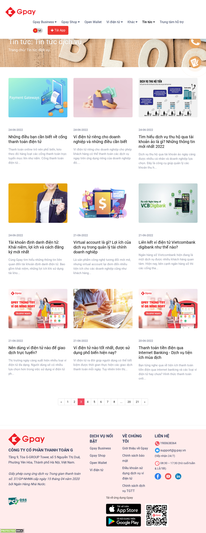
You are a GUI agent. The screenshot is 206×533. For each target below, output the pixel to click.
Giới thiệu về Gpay (135, 448)
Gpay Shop (97, 455)
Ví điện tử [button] (113, 22)
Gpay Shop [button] (69, 22)
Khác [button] (132, 22)
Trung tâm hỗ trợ (171, 22)
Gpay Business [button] (44, 22)
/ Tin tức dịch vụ (29, 50)
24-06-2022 (15, 129)
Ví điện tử (96, 470)
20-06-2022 (146, 340)
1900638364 (168, 443)
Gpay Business (100, 448)
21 (137, 401)
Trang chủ (16, 50)
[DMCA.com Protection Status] (12, 530)
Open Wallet (93, 22)
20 (129, 401)
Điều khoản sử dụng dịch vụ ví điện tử (133, 473)
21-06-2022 (80, 235)
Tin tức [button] (147, 22)
